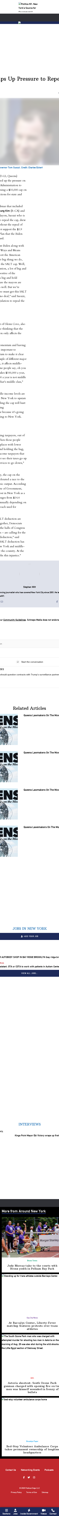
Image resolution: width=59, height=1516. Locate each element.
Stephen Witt (29, 587)
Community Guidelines (14, 619)
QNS (32, 1378)
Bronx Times (32, 1261)
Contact (53, 1513)
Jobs (15, 1513)
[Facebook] (24, 1478)
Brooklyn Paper (32, 1441)
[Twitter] (29, 1478)
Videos (44, 1513)
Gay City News (32, 1318)
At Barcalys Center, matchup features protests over (32, 1326)
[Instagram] (34, 1478)
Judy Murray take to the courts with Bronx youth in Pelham (32, 1267)
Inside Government (29, 1513)
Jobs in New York (29, 928)
